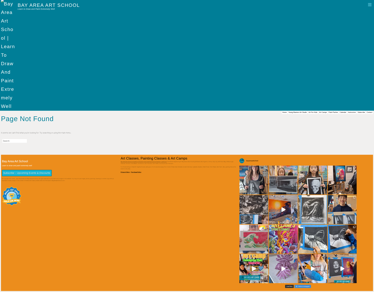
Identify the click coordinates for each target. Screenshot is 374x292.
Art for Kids (313, 112)
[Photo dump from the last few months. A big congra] (253, 180)
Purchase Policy (136, 172)
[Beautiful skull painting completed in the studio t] (312, 180)
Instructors (352, 112)
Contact (369, 112)
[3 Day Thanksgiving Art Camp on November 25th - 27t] (253, 268)
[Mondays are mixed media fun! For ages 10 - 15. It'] (312, 268)
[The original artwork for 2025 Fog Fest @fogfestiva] (342, 180)
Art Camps (323, 112)
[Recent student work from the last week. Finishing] (312, 209)
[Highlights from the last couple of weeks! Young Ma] (253, 209)
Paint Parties (333, 112)
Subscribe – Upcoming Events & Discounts (26, 173)
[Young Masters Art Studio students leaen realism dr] (312, 239)
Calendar (343, 112)
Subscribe (361, 112)
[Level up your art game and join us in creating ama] (342, 268)
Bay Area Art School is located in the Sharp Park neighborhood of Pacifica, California (144, 161)
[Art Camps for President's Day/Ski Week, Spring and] (283, 239)
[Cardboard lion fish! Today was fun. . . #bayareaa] (283, 268)
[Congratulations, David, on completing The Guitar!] (342, 209)
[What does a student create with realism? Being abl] (253, 239)
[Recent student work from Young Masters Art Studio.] (283, 180)
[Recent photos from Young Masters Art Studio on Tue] (342, 239)
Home (284, 112)
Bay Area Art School (49, 5)
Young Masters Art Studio (297, 112)
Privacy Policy (125, 172)
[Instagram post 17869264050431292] (283, 209)
